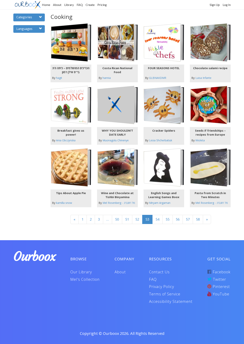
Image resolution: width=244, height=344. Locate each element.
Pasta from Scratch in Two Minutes (210, 195)
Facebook (221, 271)
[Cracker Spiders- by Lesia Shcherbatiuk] (162, 105)
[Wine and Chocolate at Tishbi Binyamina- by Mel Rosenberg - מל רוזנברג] (116, 167)
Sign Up (215, 4)
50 (117, 219)
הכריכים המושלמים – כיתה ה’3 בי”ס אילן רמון (70, 70)
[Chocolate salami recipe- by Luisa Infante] (209, 42)
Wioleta (200, 140)
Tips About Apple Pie (71, 193)
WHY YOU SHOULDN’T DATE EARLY (117, 132)
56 (178, 219)
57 (188, 219)
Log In (227, 4)
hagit (59, 78)
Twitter (219, 279)
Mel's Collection (85, 279)
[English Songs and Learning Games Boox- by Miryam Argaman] (162, 167)
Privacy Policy (161, 286)
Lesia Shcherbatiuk (160, 140)
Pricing (102, 4)
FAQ (80, 4)
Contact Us (159, 271)
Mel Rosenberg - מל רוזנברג (119, 203)
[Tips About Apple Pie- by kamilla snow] (69, 167)
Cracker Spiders (163, 130)
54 (157, 219)
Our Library (81, 271)
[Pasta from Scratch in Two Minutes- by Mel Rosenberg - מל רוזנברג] (209, 167)
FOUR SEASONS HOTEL (164, 68)
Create (90, 4)
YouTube (220, 294)
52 (137, 219)
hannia (107, 78)
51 (127, 219)
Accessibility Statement (171, 301)
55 (167, 219)
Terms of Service (164, 294)
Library (69, 4)
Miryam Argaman (159, 203)
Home (46, 4)
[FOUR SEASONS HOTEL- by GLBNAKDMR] (162, 42)
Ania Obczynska (65, 140)
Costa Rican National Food (117, 70)
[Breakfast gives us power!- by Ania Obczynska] (69, 105)
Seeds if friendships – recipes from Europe (210, 132)
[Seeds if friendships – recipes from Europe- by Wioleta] (209, 105)
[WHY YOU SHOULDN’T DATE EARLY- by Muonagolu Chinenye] (116, 105)
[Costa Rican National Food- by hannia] (116, 42)
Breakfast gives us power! (70, 132)
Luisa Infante (203, 78)
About (57, 4)
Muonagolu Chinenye (116, 140)
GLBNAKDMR (157, 78)
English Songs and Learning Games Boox (163, 195)
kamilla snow (64, 203)
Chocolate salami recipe (210, 68)
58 (198, 219)
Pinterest (221, 286)
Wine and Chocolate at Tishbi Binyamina (117, 195)
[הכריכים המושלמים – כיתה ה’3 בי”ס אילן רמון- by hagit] (69, 42)
